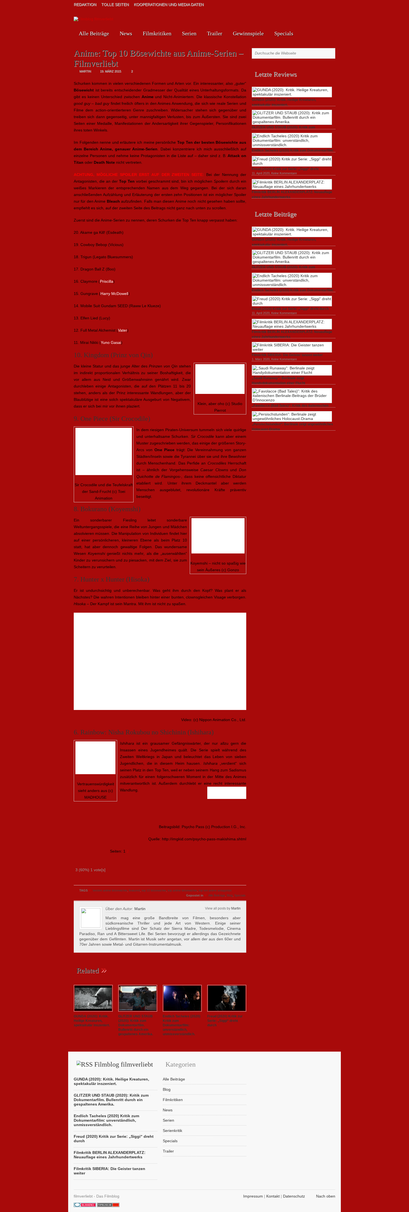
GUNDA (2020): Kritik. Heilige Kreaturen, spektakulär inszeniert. (92, 1020)
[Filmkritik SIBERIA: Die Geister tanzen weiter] (292, 349)
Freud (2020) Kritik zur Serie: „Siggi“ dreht (285, 169)
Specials (283, 33)
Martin (236, 908)
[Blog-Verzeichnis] (85, 1205)
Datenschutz (294, 1196)
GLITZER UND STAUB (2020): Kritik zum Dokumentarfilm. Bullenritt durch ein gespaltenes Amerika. (135, 1025)
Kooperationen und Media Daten (169, 4)
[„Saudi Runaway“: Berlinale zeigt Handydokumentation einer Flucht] (292, 372)
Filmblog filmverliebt (123, 1064)
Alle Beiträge (94, 33)
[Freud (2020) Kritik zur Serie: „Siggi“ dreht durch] (226, 1012)
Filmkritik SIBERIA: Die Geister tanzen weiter (287, 355)
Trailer (214, 33)
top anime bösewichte (182, 890)
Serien (189, 33)
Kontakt (273, 1196)
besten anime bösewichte (110, 890)
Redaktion (85, 4)
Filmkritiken (157, 33)
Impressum (253, 1196)
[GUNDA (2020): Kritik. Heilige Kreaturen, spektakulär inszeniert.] (93, 1012)
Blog (230, 895)
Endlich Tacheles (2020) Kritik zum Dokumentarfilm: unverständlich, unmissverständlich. (181, 1025)
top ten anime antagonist (215, 890)
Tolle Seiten (115, 4)
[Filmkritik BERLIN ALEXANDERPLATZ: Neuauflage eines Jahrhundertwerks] (292, 186)
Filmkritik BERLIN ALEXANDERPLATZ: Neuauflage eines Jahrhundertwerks (110, 1154)
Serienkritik (172, 1130)
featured (134, 890)
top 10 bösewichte (154, 890)
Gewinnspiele (248, 33)
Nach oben (325, 1196)
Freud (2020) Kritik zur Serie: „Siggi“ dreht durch (225, 1020)
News (126, 33)
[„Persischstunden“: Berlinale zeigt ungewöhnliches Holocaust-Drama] (292, 418)
